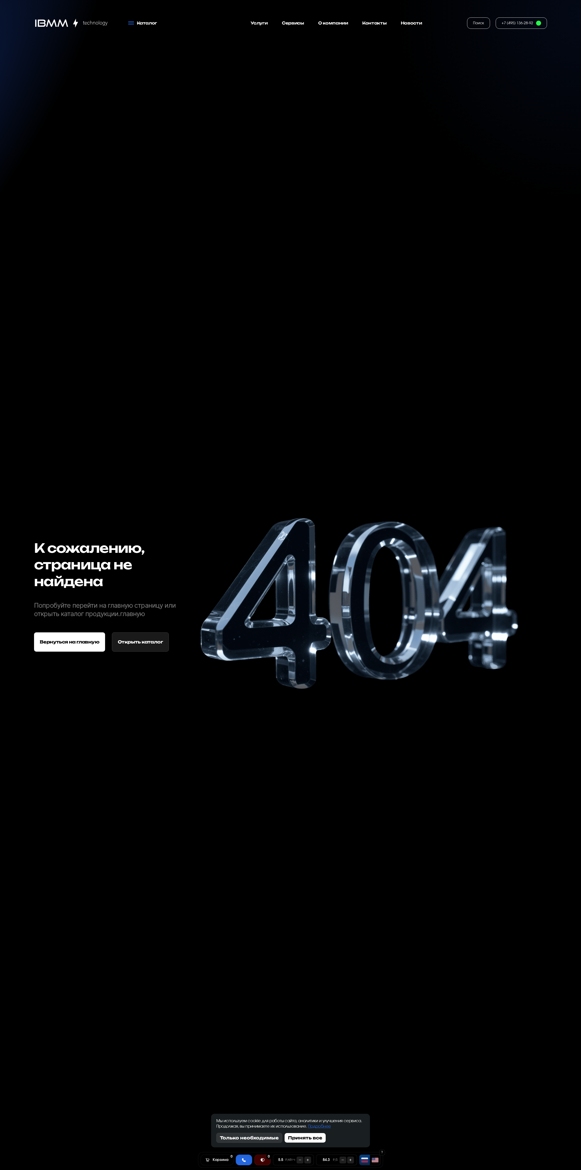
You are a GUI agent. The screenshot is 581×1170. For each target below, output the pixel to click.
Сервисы (293, 23)
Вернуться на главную (69, 642)
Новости (411, 23)
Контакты (374, 23)
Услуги (259, 23)
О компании (333, 23)
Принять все (305, 1138)
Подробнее (319, 1126)
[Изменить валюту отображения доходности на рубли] (364, 1160)
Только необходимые (249, 1138)
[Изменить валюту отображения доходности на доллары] (375, 1160)
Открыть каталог (140, 642)
